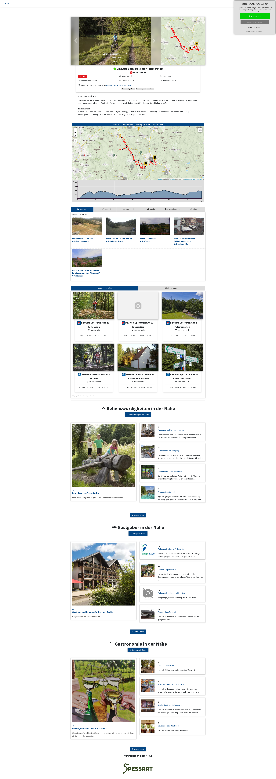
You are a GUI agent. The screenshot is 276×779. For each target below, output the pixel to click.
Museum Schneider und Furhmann (119, 85)
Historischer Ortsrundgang (168, 451)
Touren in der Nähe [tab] (104, 288)
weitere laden (138, 515)
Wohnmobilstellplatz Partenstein (171, 549)
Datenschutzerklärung (251, 31)
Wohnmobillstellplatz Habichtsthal (171, 593)
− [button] (75, 132)
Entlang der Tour (142, 125)
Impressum (260, 31)
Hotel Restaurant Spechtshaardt (171, 684)
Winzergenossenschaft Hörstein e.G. (90, 728)
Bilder (115, 125)
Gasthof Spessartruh (166, 665)
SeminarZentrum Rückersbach (170, 705)
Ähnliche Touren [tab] (171, 288)
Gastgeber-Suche (138, 533)
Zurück (9, 3)
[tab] (82, 209)
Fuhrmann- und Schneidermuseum (171, 430)
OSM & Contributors (198, 179)
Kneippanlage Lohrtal (166, 492)
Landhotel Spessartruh (167, 569)
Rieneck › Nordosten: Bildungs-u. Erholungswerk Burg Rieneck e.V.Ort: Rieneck (86, 273)
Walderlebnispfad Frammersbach (171, 471)
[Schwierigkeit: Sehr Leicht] (79, 374)
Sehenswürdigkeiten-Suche (139, 415)
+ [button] (75, 129)
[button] (76, 41)
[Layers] (200, 130)
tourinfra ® (172, 179)
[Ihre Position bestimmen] (75, 140)
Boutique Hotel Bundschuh (168, 726)
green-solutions (188, 179)
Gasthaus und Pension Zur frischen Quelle (92, 612)
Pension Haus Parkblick (167, 612)
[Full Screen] (75, 135)
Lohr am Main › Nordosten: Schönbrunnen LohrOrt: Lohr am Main (185, 241)
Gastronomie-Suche (138, 650)
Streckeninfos (127, 125)
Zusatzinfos (157, 125)
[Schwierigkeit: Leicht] (79, 323)
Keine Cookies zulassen (255, 22)
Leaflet (160, 179)
